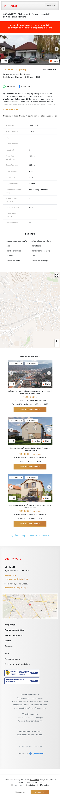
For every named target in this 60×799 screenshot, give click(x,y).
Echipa (7, 640)
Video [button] (37, 441)
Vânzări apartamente (30, 694)
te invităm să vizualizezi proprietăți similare (30, 27)
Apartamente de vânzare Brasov (30, 698)
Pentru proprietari (13, 635)
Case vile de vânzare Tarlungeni (30, 718)
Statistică (31, 785)
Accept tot (39, 792)
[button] (3, 49)
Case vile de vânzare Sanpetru (30, 721)
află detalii (34, 779)
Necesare (18, 785)
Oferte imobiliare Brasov (14, 116)
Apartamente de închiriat (30, 731)
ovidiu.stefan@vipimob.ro (16, 579)
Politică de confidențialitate (17, 664)
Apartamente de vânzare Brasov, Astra (30, 708)
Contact (8, 646)
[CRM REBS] (36, 753)
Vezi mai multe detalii (30, 409)
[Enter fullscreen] (57, 275)
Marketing (44, 785)
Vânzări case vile (30, 714)
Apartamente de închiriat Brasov (30, 735)
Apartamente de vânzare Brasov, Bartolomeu (30, 701)
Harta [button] (55, 61)
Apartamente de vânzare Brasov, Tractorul (30, 705)
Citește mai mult (10, 109)
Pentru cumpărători (14, 630)
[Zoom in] (57, 341)
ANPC (7, 653)
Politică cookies (12, 659)
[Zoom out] (57, 345)
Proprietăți (9, 624)
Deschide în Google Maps (16, 588)
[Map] (30, 310)
